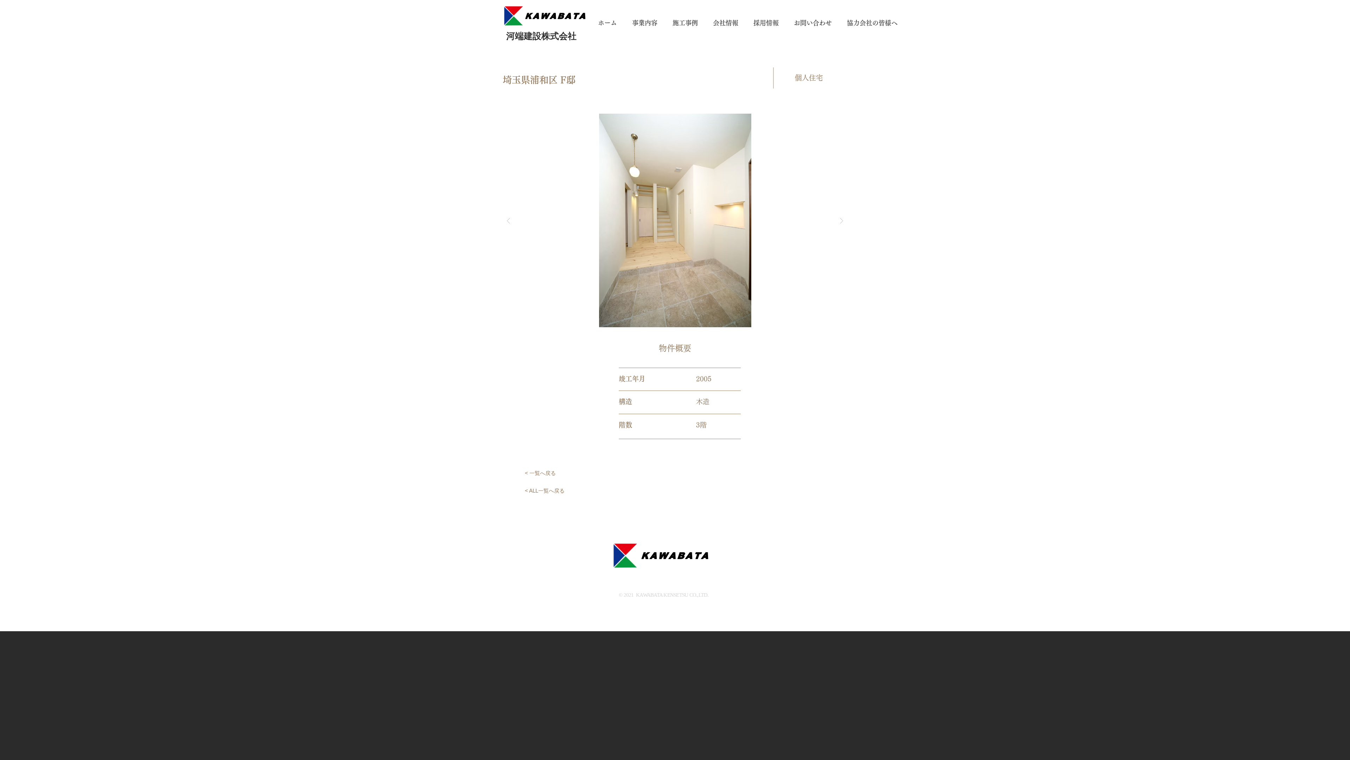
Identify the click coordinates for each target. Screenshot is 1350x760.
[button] (675, 220)
